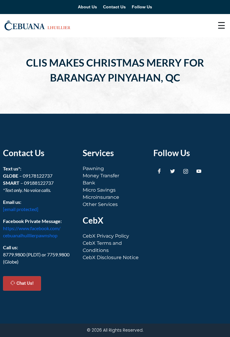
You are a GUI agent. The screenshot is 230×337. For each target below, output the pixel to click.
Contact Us (114, 6)
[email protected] (20, 209)
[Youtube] (198, 171)
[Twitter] (172, 171)
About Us (87, 6)
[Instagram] (185, 171)
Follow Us (142, 6)
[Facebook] (159, 171)
